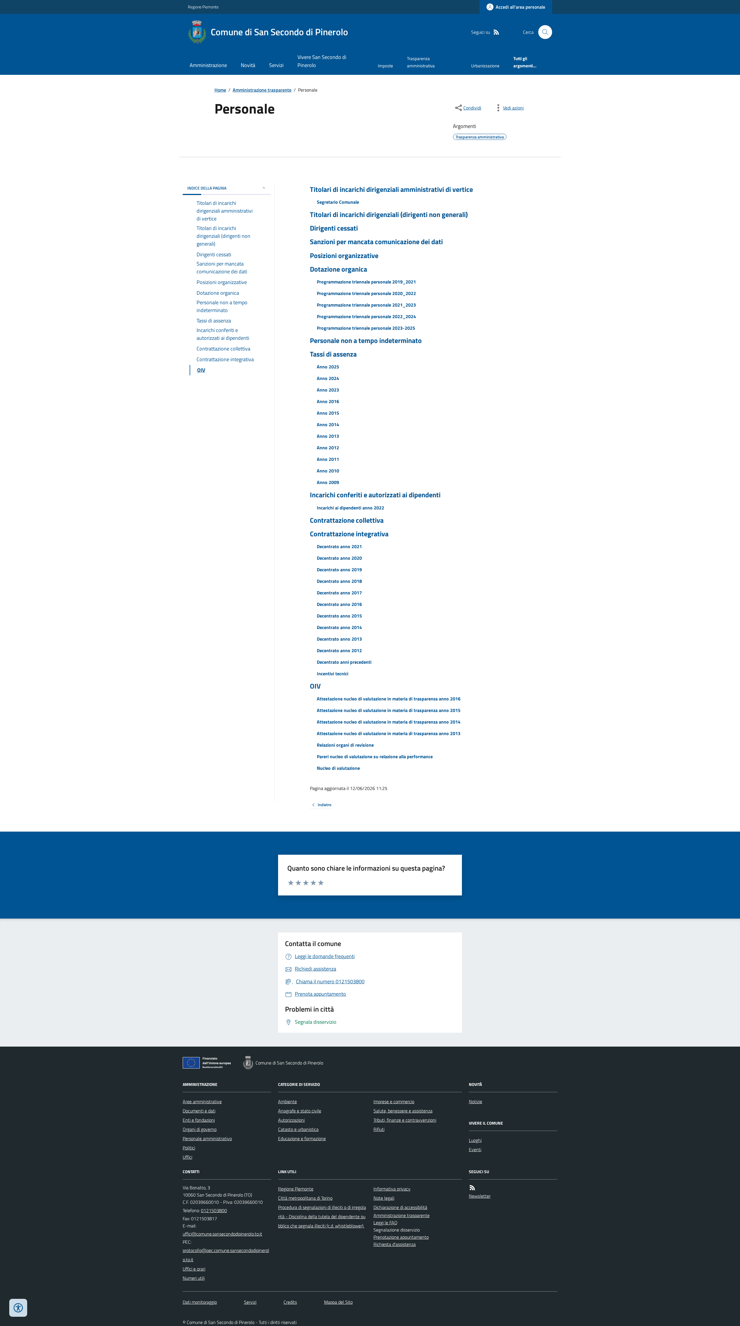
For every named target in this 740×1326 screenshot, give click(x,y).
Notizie (475, 1101)
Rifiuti (378, 1129)
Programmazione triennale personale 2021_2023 (366, 304)
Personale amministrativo (207, 1138)
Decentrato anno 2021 (339, 546)
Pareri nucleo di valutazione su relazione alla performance (375, 756)
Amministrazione (208, 65)
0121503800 (214, 1210)
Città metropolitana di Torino (305, 1198)
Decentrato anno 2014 (339, 627)
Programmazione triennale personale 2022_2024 (366, 316)
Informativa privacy (391, 1188)
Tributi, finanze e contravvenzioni (404, 1120)
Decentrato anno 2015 (339, 615)
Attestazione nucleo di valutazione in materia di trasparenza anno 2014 (388, 721)
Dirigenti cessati (334, 228)
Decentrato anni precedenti (344, 662)
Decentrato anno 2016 (339, 604)
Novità (248, 65)
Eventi (475, 1149)
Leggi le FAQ (385, 1222)
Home (220, 89)
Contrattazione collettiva (347, 520)
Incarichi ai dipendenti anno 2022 (350, 507)
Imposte (385, 65)
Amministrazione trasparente (262, 89)
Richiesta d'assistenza (394, 1244)
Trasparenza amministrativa (421, 62)
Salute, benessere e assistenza (402, 1110)
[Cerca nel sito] (543, 32)
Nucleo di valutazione (338, 768)
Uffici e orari (194, 1268)
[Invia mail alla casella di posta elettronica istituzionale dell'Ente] (222, 1233)
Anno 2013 (328, 436)
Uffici (187, 1156)
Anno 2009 (328, 482)
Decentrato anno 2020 (339, 557)
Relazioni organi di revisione (345, 744)
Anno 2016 (328, 401)
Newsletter (480, 1196)
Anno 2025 (328, 366)
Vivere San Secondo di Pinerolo (321, 61)
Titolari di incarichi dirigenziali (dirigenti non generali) (389, 214)
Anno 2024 (328, 378)
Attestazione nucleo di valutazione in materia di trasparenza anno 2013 (388, 733)
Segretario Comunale (338, 202)
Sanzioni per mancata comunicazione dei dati (376, 241)
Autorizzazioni (291, 1120)
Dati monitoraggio (200, 1302)
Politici (189, 1147)
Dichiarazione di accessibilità (400, 1207)
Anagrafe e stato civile (299, 1110)
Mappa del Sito (338, 1302)
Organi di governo (200, 1129)
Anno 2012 (328, 447)
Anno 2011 (328, 459)
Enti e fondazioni (199, 1120)
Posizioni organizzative (344, 255)
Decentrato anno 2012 (339, 650)
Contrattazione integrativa (349, 533)
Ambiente (287, 1101)
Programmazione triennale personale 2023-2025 (366, 327)
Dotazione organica (338, 269)
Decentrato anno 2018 (339, 581)
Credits (290, 1302)
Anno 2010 (328, 470)
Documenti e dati (199, 1110)
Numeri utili (194, 1278)
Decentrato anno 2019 (339, 569)
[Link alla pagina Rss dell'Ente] (472, 1187)
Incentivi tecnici (332, 673)
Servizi (276, 65)
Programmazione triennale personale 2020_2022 (366, 293)
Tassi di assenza (333, 354)
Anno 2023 (328, 389)
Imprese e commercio (393, 1101)
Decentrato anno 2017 (339, 592)
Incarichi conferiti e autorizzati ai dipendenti (375, 494)
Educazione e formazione (302, 1138)
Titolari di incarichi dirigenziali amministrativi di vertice (391, 189)
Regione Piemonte (203, 7)
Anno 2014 (328, 424)
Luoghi (475, 1140)
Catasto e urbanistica (298, 1129)
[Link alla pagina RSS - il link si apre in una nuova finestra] (496, 32)
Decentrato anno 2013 (339, 638)
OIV (315, 686)
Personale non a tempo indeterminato (366, 340)
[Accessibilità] (18, 1307)
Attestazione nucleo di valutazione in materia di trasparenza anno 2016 (388, 698)
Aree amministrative (202, 1101)
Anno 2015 (328, 412)
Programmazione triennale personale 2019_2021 (366, 281)
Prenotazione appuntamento (401, 1237)
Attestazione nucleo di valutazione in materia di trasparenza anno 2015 (388, 710)
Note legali (383, 1198)
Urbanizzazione (485, 65)
